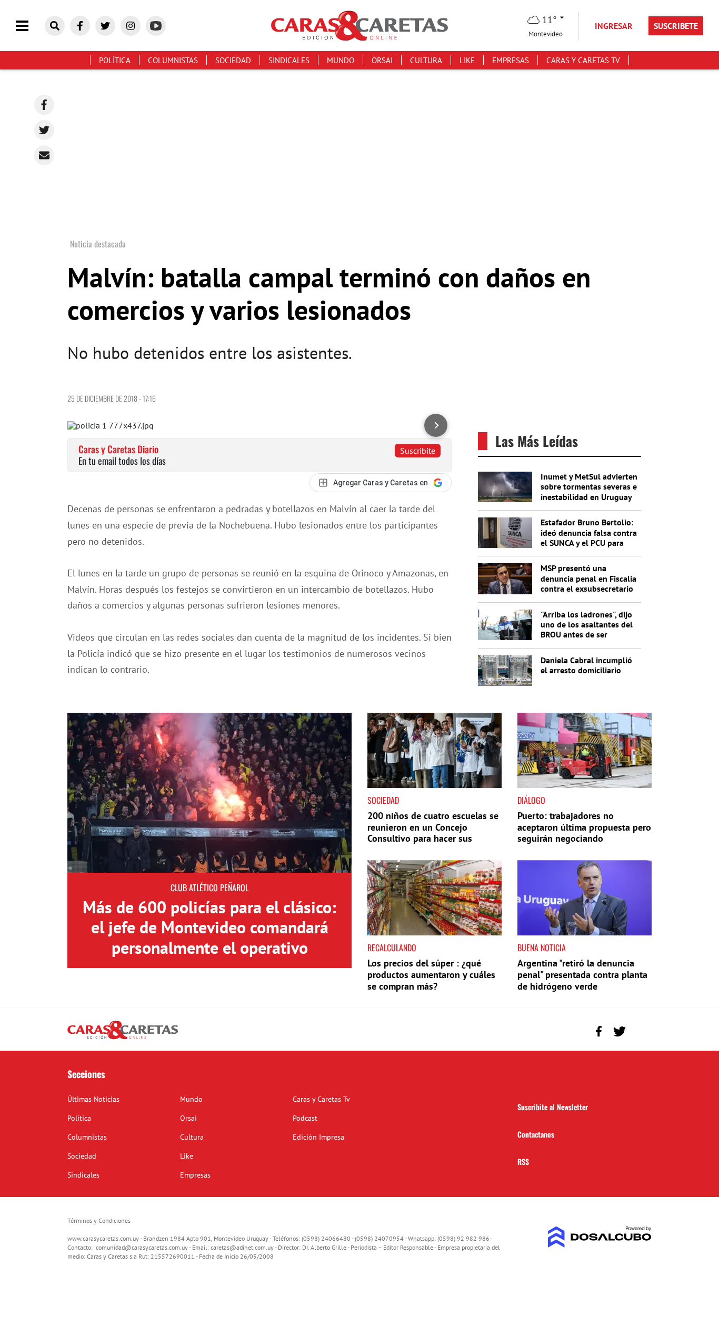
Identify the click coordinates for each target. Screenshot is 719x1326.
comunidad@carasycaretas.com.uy (142, 1247)
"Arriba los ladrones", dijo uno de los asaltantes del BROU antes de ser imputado (587, 629)
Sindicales (288, 60)
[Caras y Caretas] (122, 1038)
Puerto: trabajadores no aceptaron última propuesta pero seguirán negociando (584, 827)
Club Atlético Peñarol (209, 887)
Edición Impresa (318, 1137)
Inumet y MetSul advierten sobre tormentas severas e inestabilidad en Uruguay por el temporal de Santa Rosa (589, 496)
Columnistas (173, 60)
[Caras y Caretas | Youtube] (156, 26)
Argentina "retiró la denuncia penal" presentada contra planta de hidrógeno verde (582, 974)
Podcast (305, 1118)
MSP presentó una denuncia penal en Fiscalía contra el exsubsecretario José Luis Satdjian (588, 583)
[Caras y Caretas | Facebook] (80, 26)
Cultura (426, 60)
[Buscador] (55, 26)
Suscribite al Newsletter (552, 1106)
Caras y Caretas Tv (583, 60)
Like (467, 60)
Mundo (340, 60)
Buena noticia (541, 947)
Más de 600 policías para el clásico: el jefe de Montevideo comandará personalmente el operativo (209, 927)
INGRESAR (614, 26)
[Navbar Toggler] (30, 26)
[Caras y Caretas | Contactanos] (639, 1029)
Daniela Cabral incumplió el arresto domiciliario (586, 665)
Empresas (510, 60)
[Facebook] (44, 105)
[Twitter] (44, 130)
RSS (523, 1161)
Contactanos (535, 1134)
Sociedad (233, 60)
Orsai (382, 60)
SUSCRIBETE (676, 26)
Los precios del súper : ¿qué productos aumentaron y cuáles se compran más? (431, 974)
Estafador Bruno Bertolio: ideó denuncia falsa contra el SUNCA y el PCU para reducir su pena (589, 537)
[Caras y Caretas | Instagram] (131, 26)
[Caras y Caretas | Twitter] (105, 26)
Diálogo (531, 800)
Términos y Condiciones (99, 1220)
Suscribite (417, 450)
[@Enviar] (44, 155)
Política (115, 60)
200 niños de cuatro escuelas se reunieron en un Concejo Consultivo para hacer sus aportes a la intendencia (432, 833)
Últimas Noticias (93, 1099)
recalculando (391, 947)
